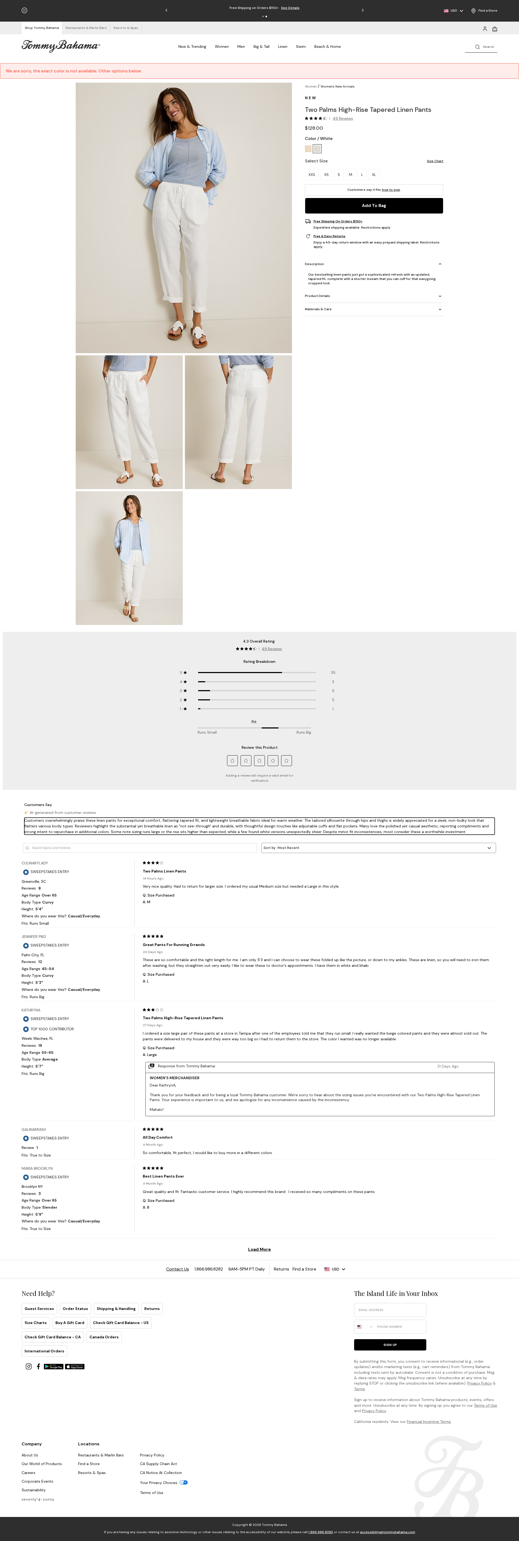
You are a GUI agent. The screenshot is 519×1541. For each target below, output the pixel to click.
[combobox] (364, 1326)
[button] (263, 16)
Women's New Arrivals (338, 86)
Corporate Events (37, 1481)
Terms (359, 1388)
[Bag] (494, 28)
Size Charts (36, 1322)
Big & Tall (262, 46)
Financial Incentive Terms (429, 1421)
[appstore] (75, 1366)
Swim (301, 46)
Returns (152, 1308)
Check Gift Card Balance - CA (53, 1337)
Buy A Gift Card (69, 1322)
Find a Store (89, 1463)
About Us (30, 1455)
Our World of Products (42, 1463)
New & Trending (192, 46)
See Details (290, 8)
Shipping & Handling (116, 1308)
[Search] (481, 46)
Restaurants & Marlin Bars (101, 1455)
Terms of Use (485, 1405)
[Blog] (38, 1499)
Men (241, 46)
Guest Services (39, 1308)
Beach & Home (327, 46)
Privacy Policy (479, 1383)
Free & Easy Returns (329, 236)
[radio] (308, 148)
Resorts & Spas (92, 1472)
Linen (282, 46)
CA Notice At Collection (161, 1472)
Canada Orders (104, 1337)
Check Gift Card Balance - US (121, 1322)
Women (222, 46)
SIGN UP (390, 1345)
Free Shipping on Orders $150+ (338, 221)
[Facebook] (39, 1366)
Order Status (75, 1308)
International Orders (44, 1351)
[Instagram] (29, 1366)
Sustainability (34, 1489)
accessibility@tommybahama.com (387, 1532)
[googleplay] (54, 1366)
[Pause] (24, 10)
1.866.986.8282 (320, 1532)
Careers (28, 1472)
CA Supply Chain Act (158, 1463)
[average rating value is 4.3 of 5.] (317, 118)
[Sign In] (485, 28)
